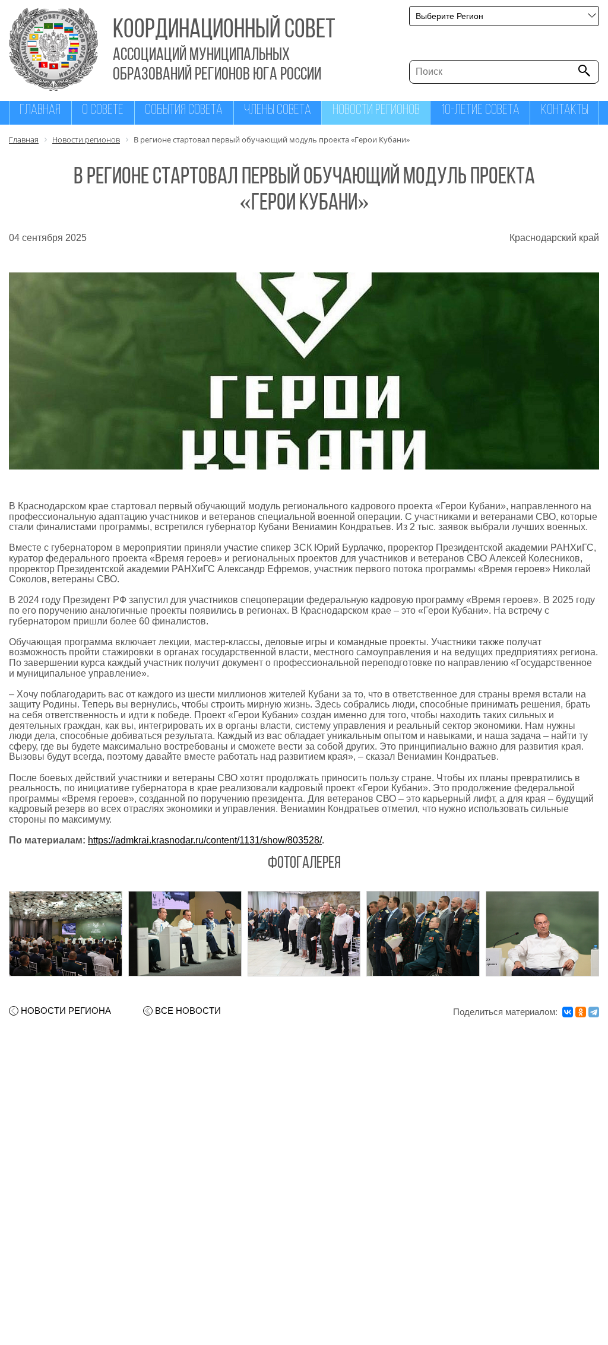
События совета (184, 110)
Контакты (564, 110)
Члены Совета (277, 110)
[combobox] (504, 16)
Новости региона (66, 1011)
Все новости (188, 1011)
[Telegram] (593, 1012)
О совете (103, 110)
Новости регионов (376, 110)
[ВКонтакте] (567, 1012)
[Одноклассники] (580, 1012)
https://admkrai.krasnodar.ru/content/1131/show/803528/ (205, 840)
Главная (40, 110)
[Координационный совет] (53, 88)
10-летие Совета (480, 110)
